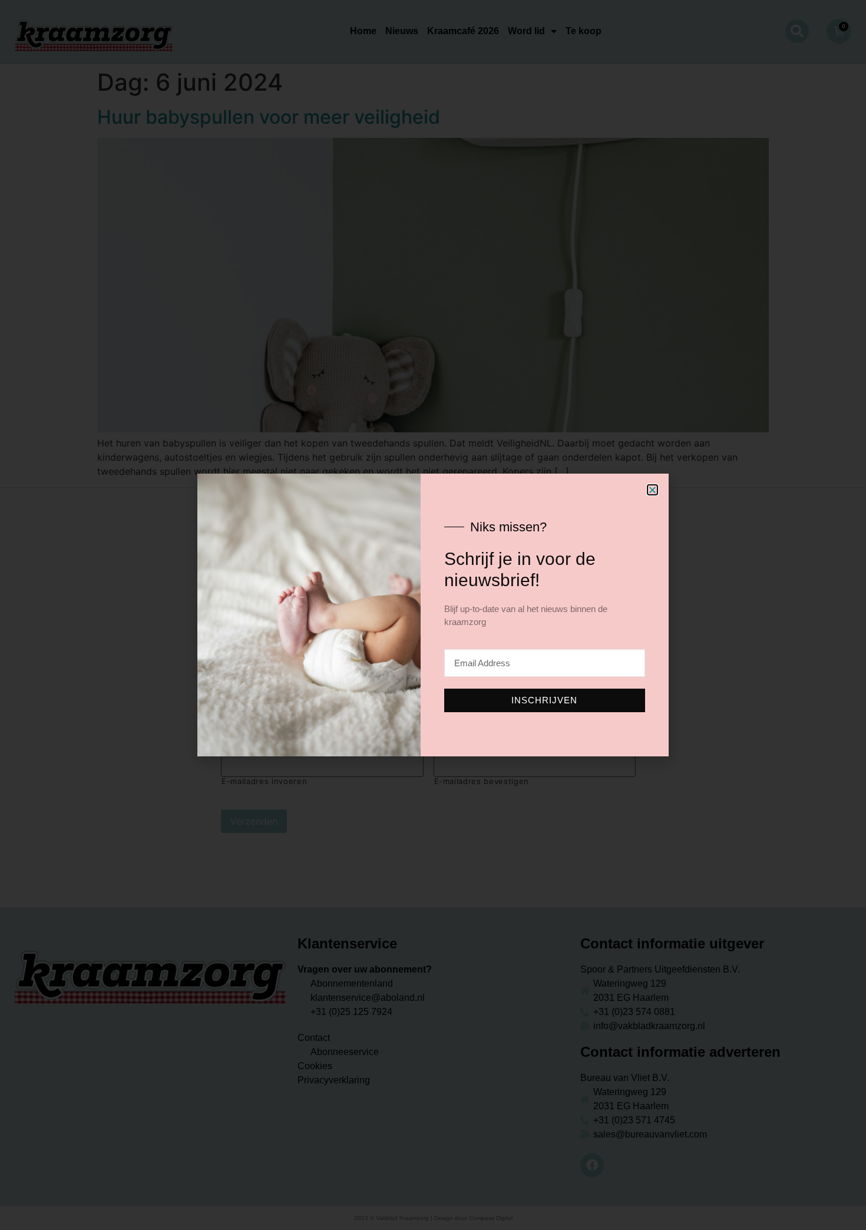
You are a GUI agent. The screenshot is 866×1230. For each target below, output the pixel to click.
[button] (652, 489)
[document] (433, 615)
